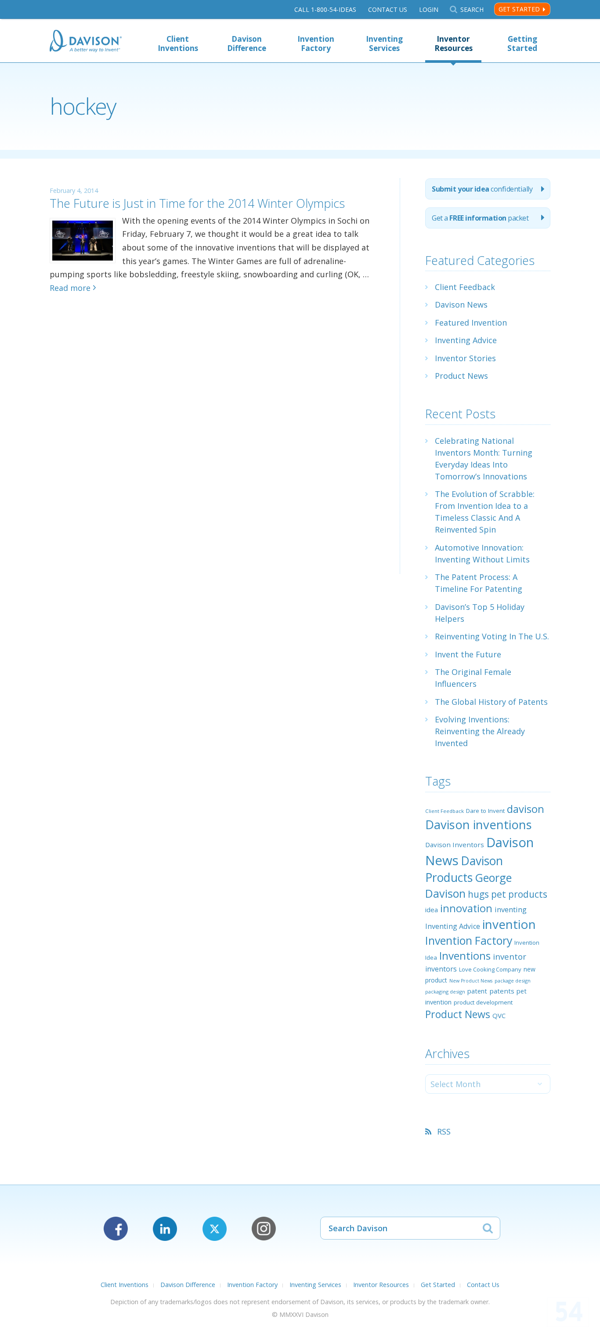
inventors (441, 969)
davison (525, 809)
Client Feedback (465, 287)
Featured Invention (471, 322)
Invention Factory (315, 43)
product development (483, 1002)
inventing (511, 909)
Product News (461, 375)
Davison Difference (246, 43)
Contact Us (387, 9)
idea (431, 909)
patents (501, 990)
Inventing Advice (466, 340)
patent (477, 990)
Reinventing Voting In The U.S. (492, 636)
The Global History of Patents (491, 701)
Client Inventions (178, 43)
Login (428, 9)
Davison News (461, 304)
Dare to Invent (485, 811)
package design (513, 980)
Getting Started (522, 43)
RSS (444, 1131)
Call (325, 9)
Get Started (519, 9)
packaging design (445, 991)
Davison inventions (478, 824)
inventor (509, 956)
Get (480, 218)
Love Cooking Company (490, 969)
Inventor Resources (453, 43)
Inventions (465, 955)
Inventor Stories (465, 358)
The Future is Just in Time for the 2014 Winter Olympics (197, 203)
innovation (466, 908)
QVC (499, 1015)
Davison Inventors (454, 844)
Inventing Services (384, 43)
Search (471, 9)
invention (509, 924)
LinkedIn (165, 1229)
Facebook (116, 1229)
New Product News (470, 981)
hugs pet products (507, 894)
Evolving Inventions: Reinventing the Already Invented (480, 731)
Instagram (264, 1229)
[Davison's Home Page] (86, 42)
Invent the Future (468, 654)
